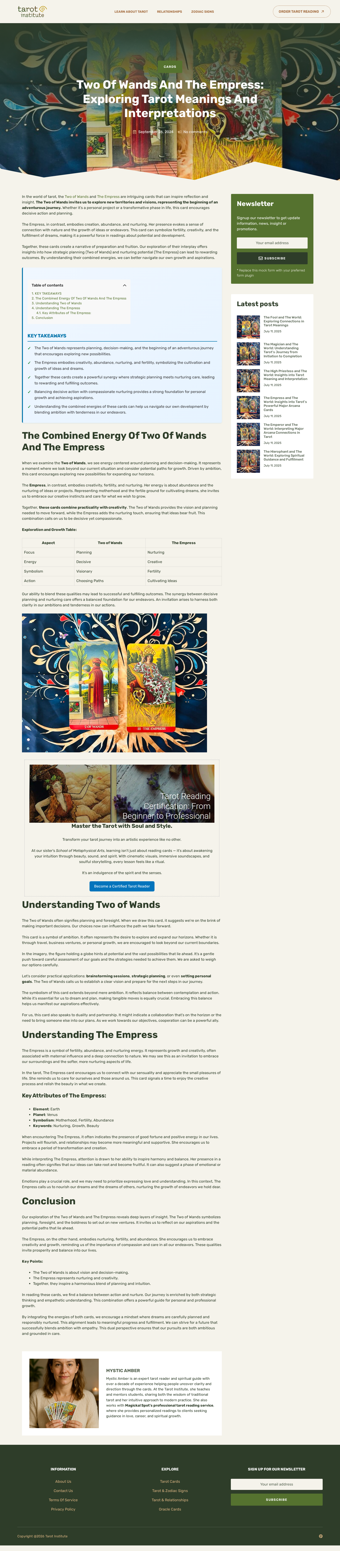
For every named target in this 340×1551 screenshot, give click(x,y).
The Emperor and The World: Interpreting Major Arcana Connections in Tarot (284, 431)
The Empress (108, 196)
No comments (195, 132)
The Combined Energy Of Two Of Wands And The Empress (80, 298)
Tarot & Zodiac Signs (170, 1491)
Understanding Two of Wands (59, 303)
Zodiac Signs (202, 11)
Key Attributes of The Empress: (66, 313)
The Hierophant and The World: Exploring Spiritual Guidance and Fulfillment (284, 456)
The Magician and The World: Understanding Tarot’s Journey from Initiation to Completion (283, 350)
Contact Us (63, 1491)
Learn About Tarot (131, 11)
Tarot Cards (170, 1481)
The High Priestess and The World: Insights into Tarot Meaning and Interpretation (285, 375)
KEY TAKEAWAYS (48, 294)
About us (63, 1481)
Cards (170, 67)
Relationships (169, 11)
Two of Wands (77, 196)
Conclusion (44, 318)
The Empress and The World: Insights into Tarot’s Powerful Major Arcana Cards (285, 404)
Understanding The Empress (58, 308)
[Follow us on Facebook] (321, 1536)
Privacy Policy (63, 1509)
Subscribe (276, 1499)
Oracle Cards (170, 1509)
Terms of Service (63, 1500)
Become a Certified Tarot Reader (122, 886)
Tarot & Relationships (170, 1500)
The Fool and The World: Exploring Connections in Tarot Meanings (284, 321)
